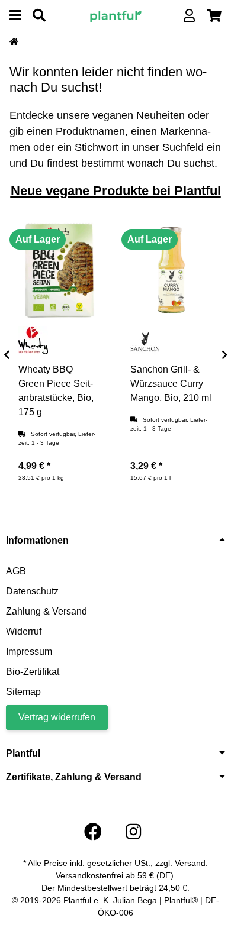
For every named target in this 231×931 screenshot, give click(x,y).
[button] (189, 15)
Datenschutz (32, 591)
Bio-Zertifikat (32, 672)
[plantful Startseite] (115, 15)
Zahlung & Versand (46, 611)
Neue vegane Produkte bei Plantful (116, 190)
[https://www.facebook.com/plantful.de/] (93, 832)
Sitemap (23, 692)
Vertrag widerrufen (56, 717)
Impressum (29, 651)
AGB (16, 571)
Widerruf (23, 631)
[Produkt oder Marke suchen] (39, 15)
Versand (190, 863)
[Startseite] (13, 42)
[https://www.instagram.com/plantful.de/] (133, 832)
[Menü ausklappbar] (15, 15)
